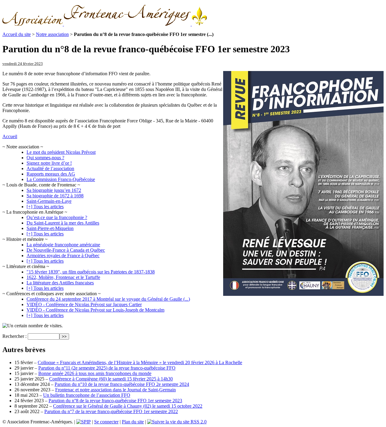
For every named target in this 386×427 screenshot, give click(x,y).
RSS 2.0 (198, 421)
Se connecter (106, 421)
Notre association (52, 34)
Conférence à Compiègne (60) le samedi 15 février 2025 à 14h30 (111, 378)
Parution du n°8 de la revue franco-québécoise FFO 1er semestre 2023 (115, 400)
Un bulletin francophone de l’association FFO (86, 395)
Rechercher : (14, 336)
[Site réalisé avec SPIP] (83, 421)
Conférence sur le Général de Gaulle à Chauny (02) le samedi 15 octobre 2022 (127, 406)
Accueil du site (16, 34)
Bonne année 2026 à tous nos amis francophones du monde (94, 373)
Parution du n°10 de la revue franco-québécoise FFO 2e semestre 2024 (122, 384)
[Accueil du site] (104, 24)
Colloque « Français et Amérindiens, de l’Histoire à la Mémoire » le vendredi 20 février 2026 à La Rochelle (140, 362)
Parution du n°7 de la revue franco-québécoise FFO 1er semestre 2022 (111, 411)
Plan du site (133, 421)
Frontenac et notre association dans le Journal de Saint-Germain (115, 389)
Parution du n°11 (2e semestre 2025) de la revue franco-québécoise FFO (107, 367)
